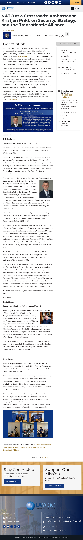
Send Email (65, 97)
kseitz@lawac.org (14, 99)
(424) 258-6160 (66, 95)
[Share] (67, 34)
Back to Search (8, 31)
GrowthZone (47, 457)
